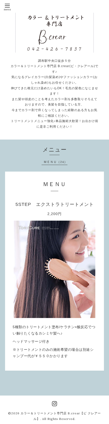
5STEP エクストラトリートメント (54, 204)
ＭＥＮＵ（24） (55, 162)
